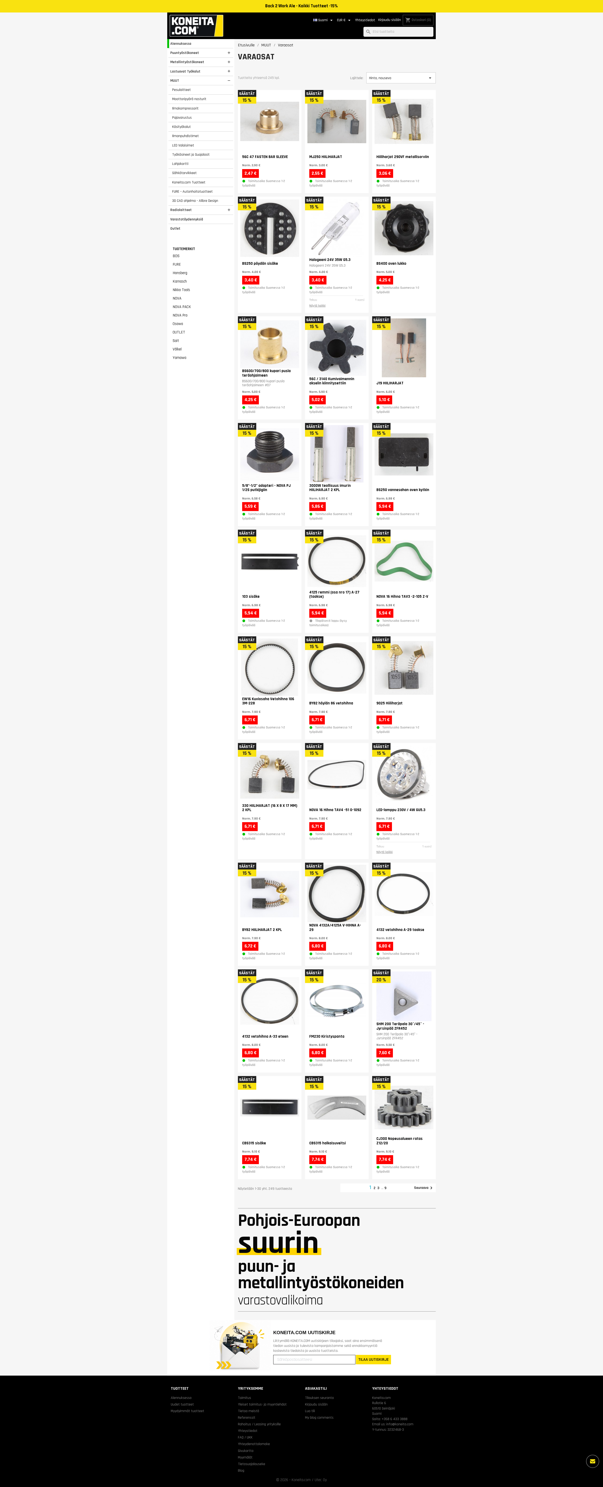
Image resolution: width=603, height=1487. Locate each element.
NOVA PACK (182, 306)
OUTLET (179, 332)
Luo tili (310, 1411)
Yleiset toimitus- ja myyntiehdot (262, 1404)
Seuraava (424, 1188)
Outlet (175, 228)
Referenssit (246, 1417)
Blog (241, 1470)
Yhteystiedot (365, 20)
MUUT (174, 80)
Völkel (177, 349)
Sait (176, 340)
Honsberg (180, 273)
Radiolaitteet (181, 209)
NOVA (177, 298)
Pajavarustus (182, 117)
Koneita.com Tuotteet (188, 182)
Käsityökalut (181, 126)
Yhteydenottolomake (254, 1444)
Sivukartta (245, 1450)
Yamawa (179, 357)
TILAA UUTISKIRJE (373, 1359)
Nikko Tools (181, 290)
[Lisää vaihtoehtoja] (592, 1461)
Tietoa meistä (248, 1411)
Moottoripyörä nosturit (189, 99)
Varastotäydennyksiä (186, 219)
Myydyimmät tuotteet (187, 1411)
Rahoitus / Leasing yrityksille (259, 1424)
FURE (177, 264)
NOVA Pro (180, 315)
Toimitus (244, 1397)
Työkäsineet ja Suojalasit (191, 154)
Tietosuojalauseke (251, 1464)
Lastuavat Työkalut (185, 71)
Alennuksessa (180, 43)
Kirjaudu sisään (389, 19)
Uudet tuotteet (182, 1404)
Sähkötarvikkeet (184, 173)
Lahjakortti (180, 163)
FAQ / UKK (245, 1437)
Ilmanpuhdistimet (185, 136)
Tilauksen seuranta (319, 1397)
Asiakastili (316, 1388)
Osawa (178, 323)
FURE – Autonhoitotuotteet (192, 191)
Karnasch (180, 281)
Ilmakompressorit (185, 108)
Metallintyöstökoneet (187, 62)
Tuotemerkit (184, 249)
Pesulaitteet (181, 89)
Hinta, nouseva (401, 78)
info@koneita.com (399, 1424)
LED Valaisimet (183, 145)
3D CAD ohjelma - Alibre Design (195, 200)
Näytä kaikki (317, 306)
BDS (176, 256)
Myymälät (245, 1457)
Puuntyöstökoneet (184, 52)
